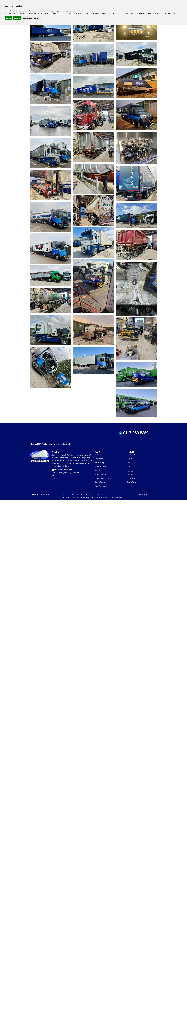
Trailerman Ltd (37, 599)
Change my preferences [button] (31, 18)
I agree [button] (8, 18)
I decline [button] (17, 18)
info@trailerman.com (63, 574)
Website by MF (143, 599)
